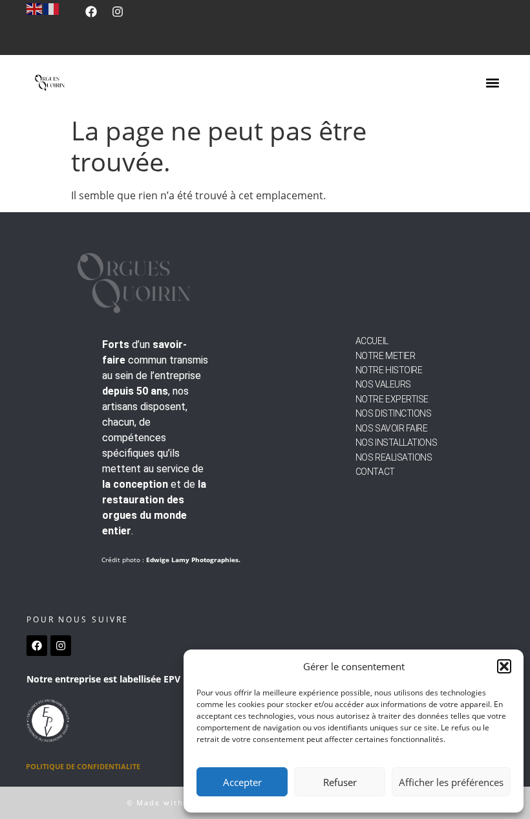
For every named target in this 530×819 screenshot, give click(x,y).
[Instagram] (117, 11)
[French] (51, 8)
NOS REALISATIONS (393, 457)
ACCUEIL (371, 341)
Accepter (242, 782)
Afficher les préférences (451, 782)
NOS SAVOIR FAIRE (391, 428)
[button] (504, 666)
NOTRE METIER (385, 356)
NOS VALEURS (383, 384)
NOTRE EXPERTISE (392, 399)
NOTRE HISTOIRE (389, 370)
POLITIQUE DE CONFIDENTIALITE (83, 766)
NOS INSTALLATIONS (396, 442)
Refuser (340, 782)
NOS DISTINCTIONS (393, 413)
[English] (34, 8)
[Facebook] (91, 11)
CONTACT (375, 471)
